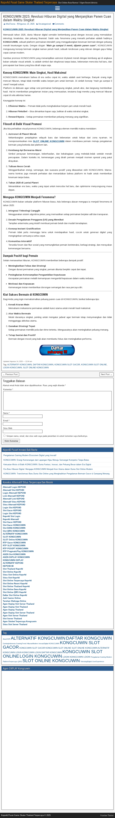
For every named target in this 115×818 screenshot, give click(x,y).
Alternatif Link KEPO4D (13, 499)
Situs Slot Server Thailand (15, 624)
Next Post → (106, 374)
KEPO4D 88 (8, 566)
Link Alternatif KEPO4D (13, 496)
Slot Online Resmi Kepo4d (15, 583)
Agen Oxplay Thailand (13, 610)
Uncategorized (44, 24)
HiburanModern (32, 643)
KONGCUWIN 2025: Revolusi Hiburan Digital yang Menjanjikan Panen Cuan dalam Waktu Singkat (57, 18)
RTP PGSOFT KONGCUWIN (15, 548)
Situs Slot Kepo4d (11, 578)
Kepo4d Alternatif (11, 519)
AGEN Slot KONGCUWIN (14, 554)
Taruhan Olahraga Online (14, 601)
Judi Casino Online (12, 598)
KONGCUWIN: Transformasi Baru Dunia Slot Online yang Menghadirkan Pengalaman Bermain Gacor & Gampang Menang (56, 473)
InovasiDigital (43, 643)
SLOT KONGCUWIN (12, 537)
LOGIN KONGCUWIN (12, 367)
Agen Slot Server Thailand (15, 615)
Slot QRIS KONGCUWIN (14, 531)
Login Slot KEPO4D (12, 507)
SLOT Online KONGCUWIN (15, 540)
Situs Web (7, 428)
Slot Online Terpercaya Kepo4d (17, 580)
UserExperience (98, 661)
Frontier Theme (107, 815)
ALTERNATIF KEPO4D (13, 563)
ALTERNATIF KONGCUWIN (19, 364)
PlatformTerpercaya (10, 661)
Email (6, 420)
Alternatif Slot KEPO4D (13, 490)
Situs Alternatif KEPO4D (14, 504)
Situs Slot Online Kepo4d (14, 575)
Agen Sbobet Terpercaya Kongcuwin (20, 621)
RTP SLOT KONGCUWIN (14, 545)
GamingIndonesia (9, 643)
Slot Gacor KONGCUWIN (14, 525)
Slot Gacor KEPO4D (12, 510)
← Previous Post (10, 374)
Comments (59, 24)
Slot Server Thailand (12, 618)
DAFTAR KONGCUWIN (43, 364)
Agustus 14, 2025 (26, 24)
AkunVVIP (6, 639)
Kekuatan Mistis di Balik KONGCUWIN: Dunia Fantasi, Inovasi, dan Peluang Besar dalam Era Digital (47, 464)
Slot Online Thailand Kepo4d (16, 586)
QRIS (20, 661)
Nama (6, 413)
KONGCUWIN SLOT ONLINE (94, 364)
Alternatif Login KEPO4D (14, 487)
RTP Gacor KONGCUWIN (14, 543)
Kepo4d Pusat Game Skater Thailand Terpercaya (29, 2)
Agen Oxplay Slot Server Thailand (18, 604)
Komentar (8, 389)
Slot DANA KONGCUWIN (14, 528)
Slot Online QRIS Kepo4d (14, 592)
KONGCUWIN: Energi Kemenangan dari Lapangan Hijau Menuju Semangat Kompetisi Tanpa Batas (46, 460)
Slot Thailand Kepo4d (13, 569)
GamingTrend (21, 643)
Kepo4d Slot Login (11, 516)
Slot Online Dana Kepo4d (14, 589)
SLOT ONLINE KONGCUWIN (36, 367)
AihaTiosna (10, 24)
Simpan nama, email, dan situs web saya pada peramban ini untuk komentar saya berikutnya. (47, 436)
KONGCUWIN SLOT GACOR (67, 364)
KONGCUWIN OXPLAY (13, 560)
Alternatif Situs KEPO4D (14, 502)
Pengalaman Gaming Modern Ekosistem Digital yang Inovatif (29, 455)
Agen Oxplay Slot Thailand (15, 607)
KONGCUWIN (54, 643)
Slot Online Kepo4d (12, 572)
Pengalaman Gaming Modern (101, 657)
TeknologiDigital (86, 661)
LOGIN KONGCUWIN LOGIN (76, 657)
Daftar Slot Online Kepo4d (15, 595)
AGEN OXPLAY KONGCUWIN (16, 557)
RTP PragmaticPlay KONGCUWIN (18, 551)
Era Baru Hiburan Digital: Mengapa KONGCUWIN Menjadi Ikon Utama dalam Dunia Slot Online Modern (48, 469)
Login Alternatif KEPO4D (14, 493)
